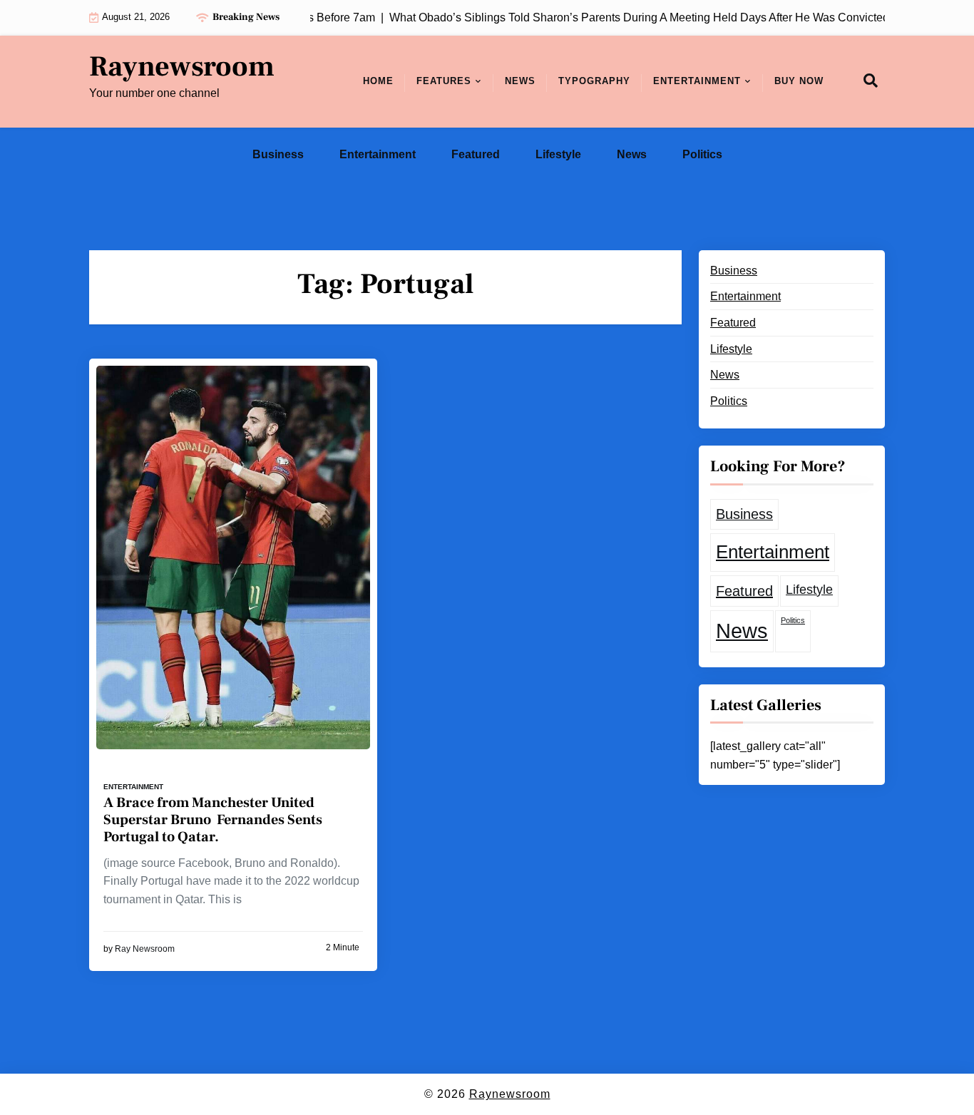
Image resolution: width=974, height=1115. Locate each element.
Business (278, 154)
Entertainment (697, 81)
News (520, 81)
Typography (594, 81)
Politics (702, 154)
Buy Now (799, 81)
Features (443, 81)
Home (378, 81)
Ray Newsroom (145, 949)
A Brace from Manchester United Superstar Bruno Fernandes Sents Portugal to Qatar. (212, 820)
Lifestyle (558, 154)
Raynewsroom (182, 67)
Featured (475, 154)
